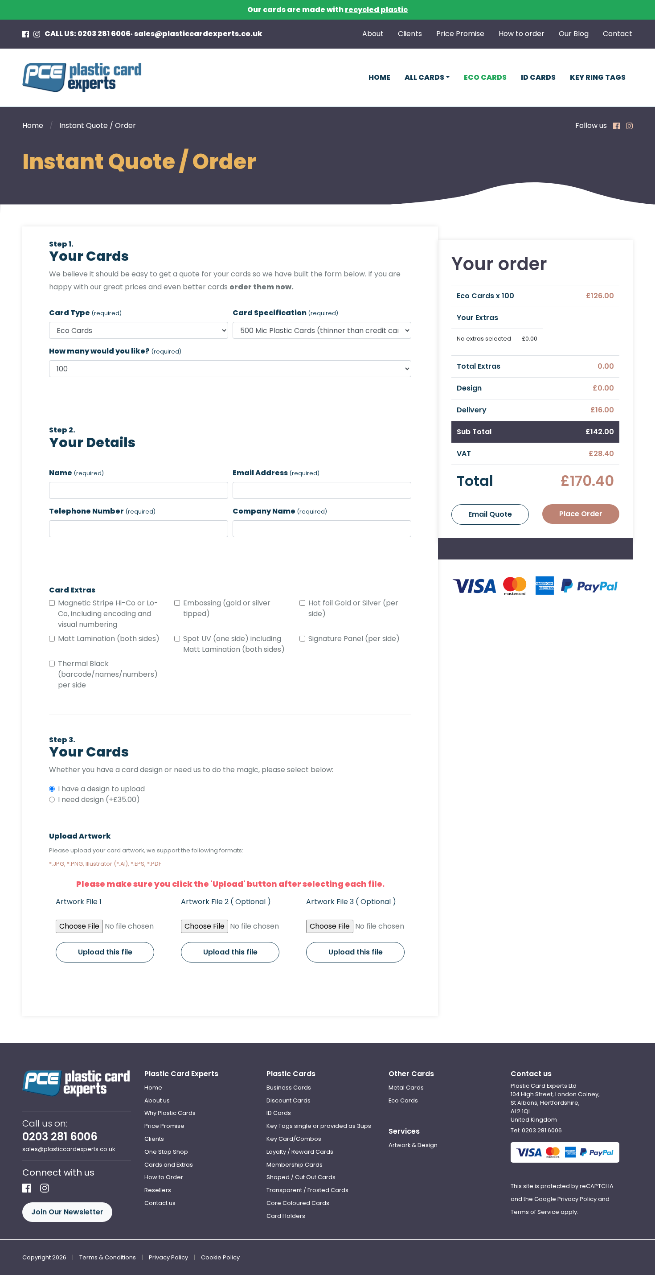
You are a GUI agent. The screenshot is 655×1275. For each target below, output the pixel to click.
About (373, 34)
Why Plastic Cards (170, 1113)
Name (76, 473)
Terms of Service (535, 1212)
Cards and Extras (168, 1164)
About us (157, 1100)
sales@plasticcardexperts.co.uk (198, 34)
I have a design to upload (101, 789)
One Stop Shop (166, 1152)
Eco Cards (485, 77)
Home (379, 77)
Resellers (157, 1190)
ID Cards (538, 77)
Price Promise (460, 34)
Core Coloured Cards (297, 1203)
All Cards (424, 77)
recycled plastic (376, 9)
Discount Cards (288, 1100)
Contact (617, 34)
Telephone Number (102, 511)
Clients (410, 34)
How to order (521, 34)
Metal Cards (406, 1087)
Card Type (85, 313)
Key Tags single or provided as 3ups (318, 1126)
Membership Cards (294, 1164)
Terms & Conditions (107, 1257)
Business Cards (288, 1087)
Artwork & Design (413, 1145)
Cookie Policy (220, 1257)
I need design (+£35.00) (99, 799)
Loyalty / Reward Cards (299, 1152)
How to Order (163, 1177)
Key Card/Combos (293, 1139)
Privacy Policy (577, 1199)
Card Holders (285, 1216)
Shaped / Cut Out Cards (301, 1177)
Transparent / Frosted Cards (307, 1190)
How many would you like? (115, 351)
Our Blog (574, 34)
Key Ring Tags (598, 77)
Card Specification (285, 313)
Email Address (276, 473)
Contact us (160, 1203)
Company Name (280, 511)
